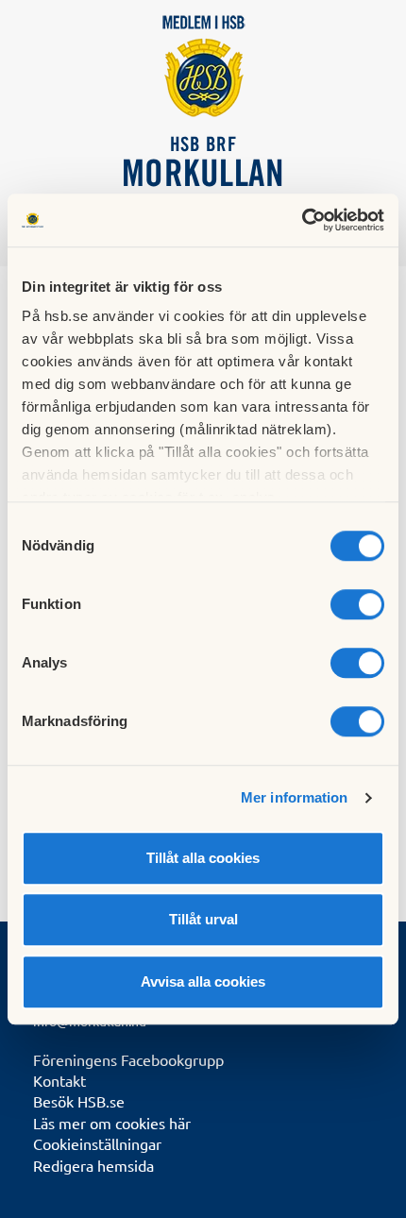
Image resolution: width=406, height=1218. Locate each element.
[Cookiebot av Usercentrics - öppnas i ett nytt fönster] (301, 220)
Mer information (294, 797)
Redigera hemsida (93, 1165)
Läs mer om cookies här (112, 1122)
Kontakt (59, 1080)
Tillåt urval (203, 919)
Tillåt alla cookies (203, 858)
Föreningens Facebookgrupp (128, 1059)
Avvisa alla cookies (203, 981)
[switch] (357, 604)
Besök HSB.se (79, 1100)
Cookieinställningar (97, 1143)
